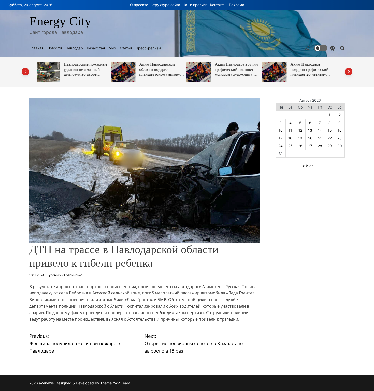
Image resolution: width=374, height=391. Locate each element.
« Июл (308, 166)
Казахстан (96, 48)
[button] (25, 71)
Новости (54, 48)
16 (340, 130)
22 (330, 138)
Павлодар (74, 48)
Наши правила (195, 5)
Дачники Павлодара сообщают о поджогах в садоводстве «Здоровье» (314, 69)
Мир (112, 48)
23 (339, 138)
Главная (36, 48)
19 (300, 138)
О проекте (139, 5)
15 (330, 130)
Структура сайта (165, 5)
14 (320, 130)
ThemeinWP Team (115, 383)
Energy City (60, 21)
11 (290, 130)
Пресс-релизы (148, 48)
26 (300, 146)
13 (310, 130)
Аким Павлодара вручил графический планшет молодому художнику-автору (162, 72)
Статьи (126, 48)
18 (290, 138)
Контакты (218, 5)
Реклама (236, 5)
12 (300, 130)
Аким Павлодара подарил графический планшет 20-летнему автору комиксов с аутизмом (236, 74)
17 (280, 138)
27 (310, 146)
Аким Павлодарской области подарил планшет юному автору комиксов (86, 72)
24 (280, 146)
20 (310, 138)
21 (320, 138)
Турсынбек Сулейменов (65, 275)
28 (320, 146)
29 (329, 146)
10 (281, 130)
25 (290, 146)
